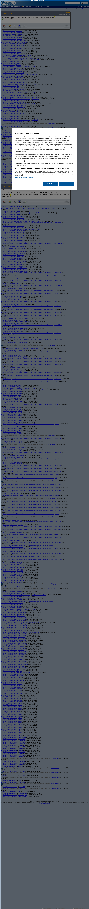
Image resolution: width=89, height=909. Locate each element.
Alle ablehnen (50, 183)
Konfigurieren (22, 183)
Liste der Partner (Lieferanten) (24, 177)
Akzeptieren (66, 183)
